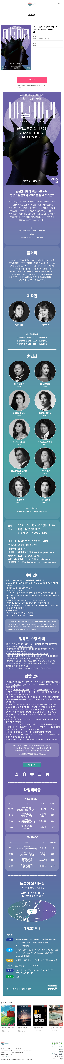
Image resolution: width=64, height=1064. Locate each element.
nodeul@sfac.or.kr (9, 1057)
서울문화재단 (60, 1052)
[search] (62, 1043)
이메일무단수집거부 (58, 1059)
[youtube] (60, 1043)
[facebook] (53, 1043)
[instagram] (57, 1043)
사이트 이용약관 (59, 1056)
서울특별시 (60, 1049)
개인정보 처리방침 (58, 1054)
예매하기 (32, 79)
